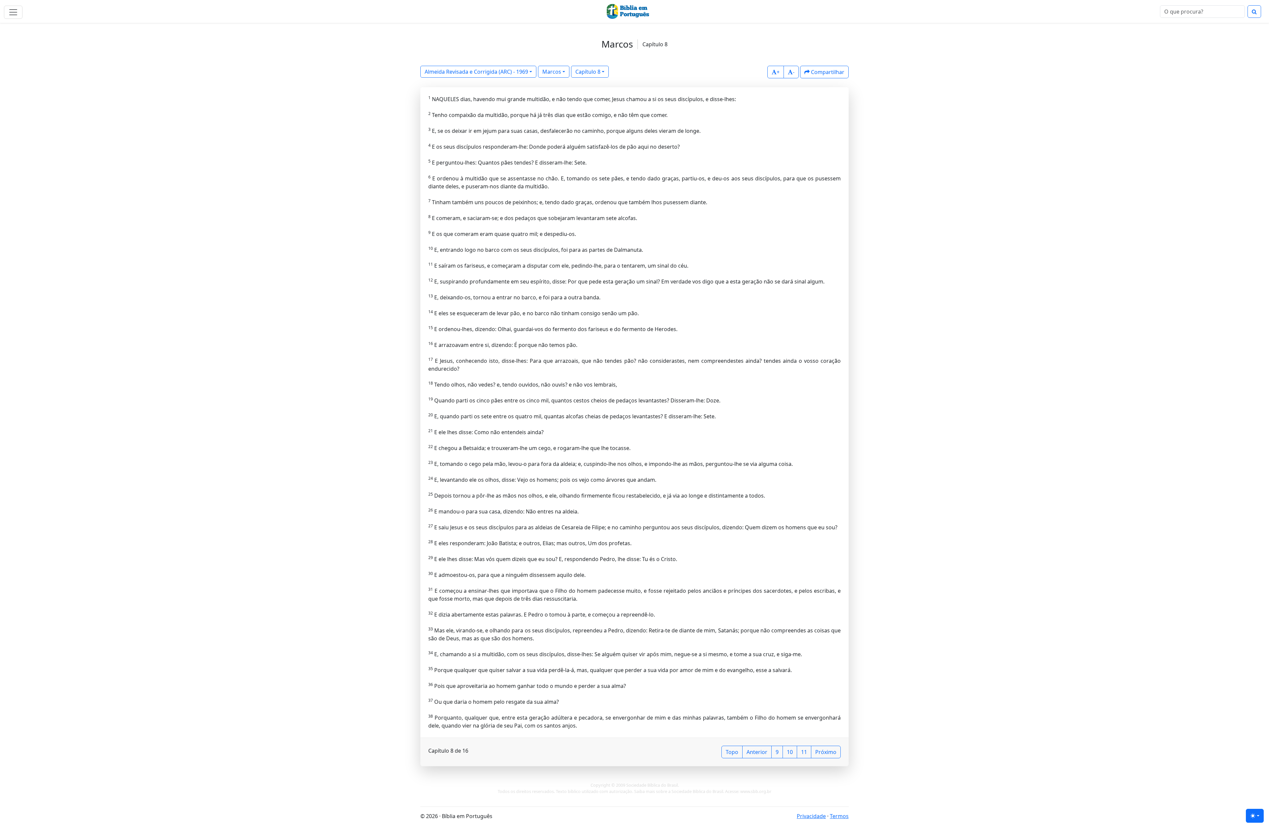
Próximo (825, 752)
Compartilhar (827, 72)
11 (804, 752)
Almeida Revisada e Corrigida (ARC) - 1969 (476, 71)
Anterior (757, 752)
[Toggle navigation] (13, 12)
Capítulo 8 (587, 71)
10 (790, 752)
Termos (839, 816)
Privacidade (811, 816)
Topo (732, 752)
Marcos (551, 71)
